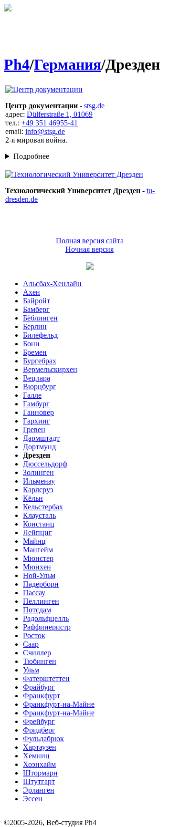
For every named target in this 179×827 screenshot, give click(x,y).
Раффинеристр (47, 627)
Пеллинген (41, 601)
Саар (31, 644)
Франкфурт (41, 696)
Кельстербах (43, 507)
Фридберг (39, 730)
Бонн (31, 344)
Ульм (31, 670)
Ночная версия (89, 249)
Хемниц (36, 756)
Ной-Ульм (39, 575)
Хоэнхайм (39, 764)
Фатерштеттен (46, 678)
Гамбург (36, 404)
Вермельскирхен (50, 369)
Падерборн (41, 584)
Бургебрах (39, 361)
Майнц (34, 541)
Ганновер (38, 412)
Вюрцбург (39, 386)
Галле (32, 395)
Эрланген (38, 790)
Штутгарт (39, 781)
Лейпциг (37, 532)
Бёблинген (40, 318)
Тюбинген (39, 661)
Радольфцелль (46, 618)
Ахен (31, 292)
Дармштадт (41, 438)
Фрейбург (39, 721)
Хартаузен (39, 747)
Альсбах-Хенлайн (52, 283)
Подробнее (31, 156)
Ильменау (39, 481)
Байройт (36, 301)
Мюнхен (37, 567)
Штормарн (40, 773)
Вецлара (36, 378)
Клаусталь (39, 515)
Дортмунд (39, 447)
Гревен (34, 429)
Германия (67, 64)
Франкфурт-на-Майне (59, 704)
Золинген (38, 472)
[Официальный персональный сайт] (44, 89)
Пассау (34, 593)
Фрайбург (39, 687)
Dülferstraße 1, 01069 (60, 114)
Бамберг (36, 309)
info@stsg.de (45, 131)
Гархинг (36, 421)
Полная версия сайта (90, 241)
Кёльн (33, 498)
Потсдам (37, 610)
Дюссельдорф (45, 464)
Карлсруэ (38, 490)
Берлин (35, 326)
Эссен (32, 799)
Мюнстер (38, 558)
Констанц (38, 524)
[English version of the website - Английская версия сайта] (7, 9)
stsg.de (94, 106)
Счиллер (37, 653)
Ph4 (17, 64)
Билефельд (40, 335)
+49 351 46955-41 (49, 123)
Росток (34, 635)
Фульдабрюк (43, 738)
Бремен (35, 352)
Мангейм (38, 550)
